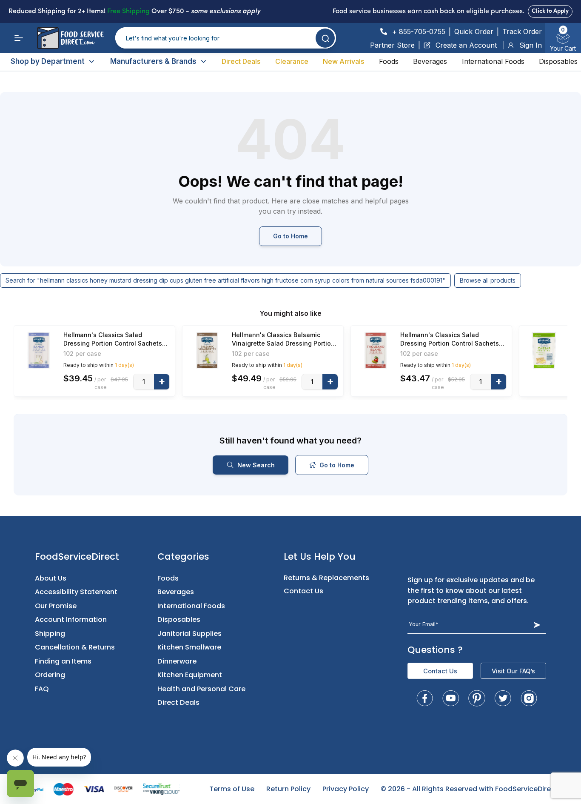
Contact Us (303, 591)
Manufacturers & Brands (153, 61)
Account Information (71, 619)
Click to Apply (550, 11)
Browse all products (487, 280)
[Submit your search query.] (325, 38)
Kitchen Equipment (189, 675)
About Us (50, 578)
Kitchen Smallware (189, 647)
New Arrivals (343, 61)
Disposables (558, 61)
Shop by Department (48, 61)
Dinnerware (177, 661)
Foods (389, 61)
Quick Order (473, 31)
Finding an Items (63, 661)
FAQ (42, 689)
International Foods (493, 61)
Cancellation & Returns (75, 647)
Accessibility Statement (76, 592)
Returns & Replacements (326, 578)
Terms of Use (231, 789)
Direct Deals (241, 61)
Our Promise (56, 606)
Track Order (522, 31)
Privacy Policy (345, 789)
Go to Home (290, 236)
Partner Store (392, 45)
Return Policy (288, 789)
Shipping (50, 633)
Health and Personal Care (201, 689)
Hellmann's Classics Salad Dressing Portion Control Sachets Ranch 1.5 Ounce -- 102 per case (112, 339)
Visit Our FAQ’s (513, 671)
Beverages (430, 61)
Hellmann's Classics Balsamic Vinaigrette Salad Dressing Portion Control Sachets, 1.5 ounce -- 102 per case (283, 339)
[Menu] (19, 38)
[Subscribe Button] (537, 624)
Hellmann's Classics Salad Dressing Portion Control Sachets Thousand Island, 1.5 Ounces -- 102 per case (453, 339)
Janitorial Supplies (189, 633)
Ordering (50, 675)
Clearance (291, 61)
